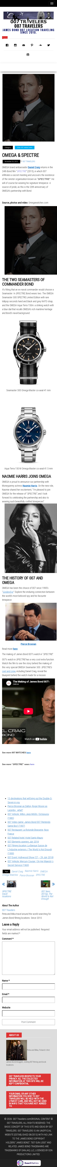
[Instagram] (16, 45)
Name (6, 980)
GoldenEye (8, 591)
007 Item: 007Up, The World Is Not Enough (47, 895)
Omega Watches (10, 874)
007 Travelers (28, 26)
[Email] (24, 45)
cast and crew (8, 671)
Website (6, 1007)
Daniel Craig (34, 167)
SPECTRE (40, 874)
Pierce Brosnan (28, 644)
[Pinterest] (32, 45)
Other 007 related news (24, 148)
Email (5, 994)
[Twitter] (49, 45)
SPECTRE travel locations (6, 894)
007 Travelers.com (22, 1118)
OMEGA (43, 871)
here (28, 753)
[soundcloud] (41, 45)
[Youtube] (28, 54)
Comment (8, 938)
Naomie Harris (30, 485)
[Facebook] (8, 45)
